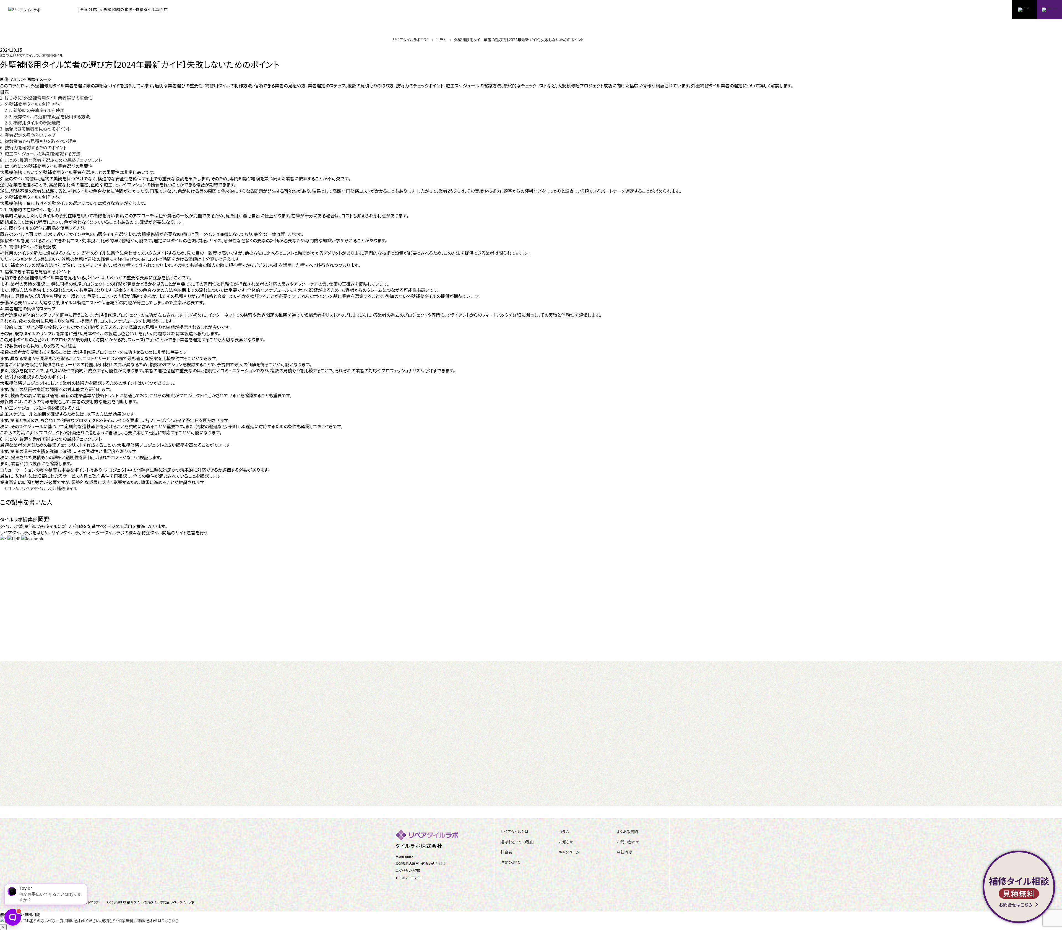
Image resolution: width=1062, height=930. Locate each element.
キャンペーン (569, 852)
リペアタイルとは (515, 831)
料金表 (506, 852)
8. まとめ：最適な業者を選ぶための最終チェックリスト (51, 160)
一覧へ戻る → (21, 648)
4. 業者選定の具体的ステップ (28, 135)
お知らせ (566, 842)
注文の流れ (510, 862)
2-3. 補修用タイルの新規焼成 (32, 122)
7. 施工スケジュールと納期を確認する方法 (40, 153)
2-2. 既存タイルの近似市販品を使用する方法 (47, 116)
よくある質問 (627, 831)
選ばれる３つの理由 (517, 842)
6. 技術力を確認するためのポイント (33, 147)
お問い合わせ (628, 842)
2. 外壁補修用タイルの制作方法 (30, 104)
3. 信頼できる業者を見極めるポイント (35, 128)
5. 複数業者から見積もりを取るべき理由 (38, 141)
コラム (564, 831)
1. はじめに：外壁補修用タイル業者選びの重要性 (46, 97)
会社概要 (624, 852)
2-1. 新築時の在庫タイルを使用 (34, 110)
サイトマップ (90, 902)
